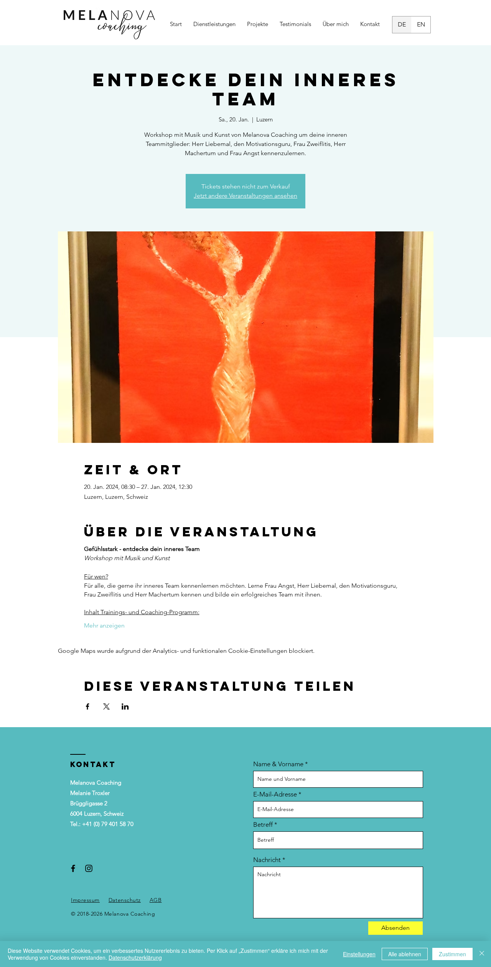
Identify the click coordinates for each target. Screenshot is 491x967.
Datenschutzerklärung (135, 957)
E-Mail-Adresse (275, 794)
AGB (156, 900)
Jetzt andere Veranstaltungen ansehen (245, 195)
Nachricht (267, 860)
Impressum (85, 900)
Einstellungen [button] (359, 954)
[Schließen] (481, 954)
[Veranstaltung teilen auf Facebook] (87, 706)
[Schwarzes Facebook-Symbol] (73, 868)
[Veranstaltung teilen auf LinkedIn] (125, 706)
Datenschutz (125, 900)
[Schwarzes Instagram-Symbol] (89, 868)
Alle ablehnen (404, 954)
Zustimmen (452, 954)
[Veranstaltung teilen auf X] (106, 706)
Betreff (263, 824)
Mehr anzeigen (104, 625)
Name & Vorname (278, 764)
